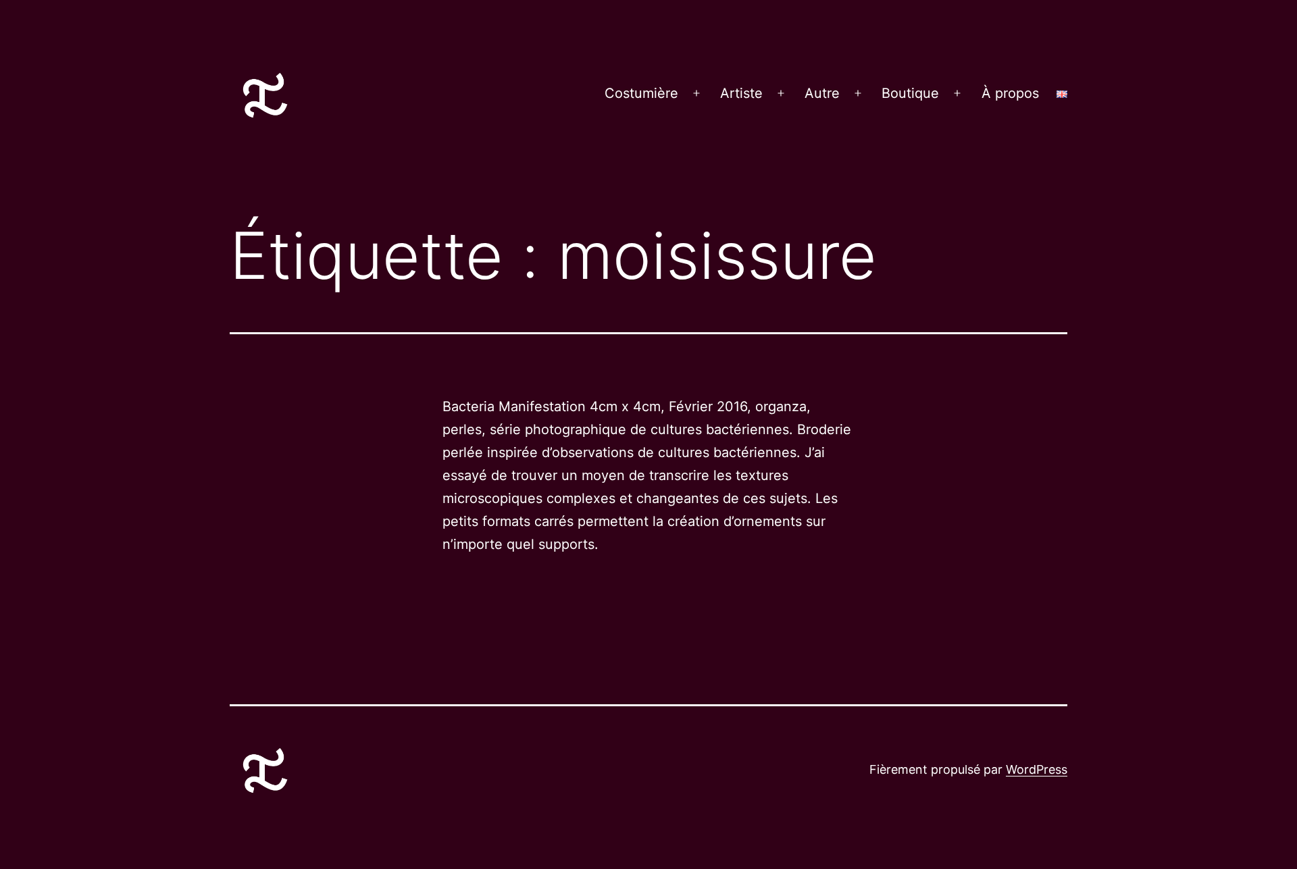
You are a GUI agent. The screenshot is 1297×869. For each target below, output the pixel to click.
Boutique (910, 93)
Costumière (641, 93)
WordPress (1036, 769)
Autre (822, 93)
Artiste (741, 93)
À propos (1010, 93)
